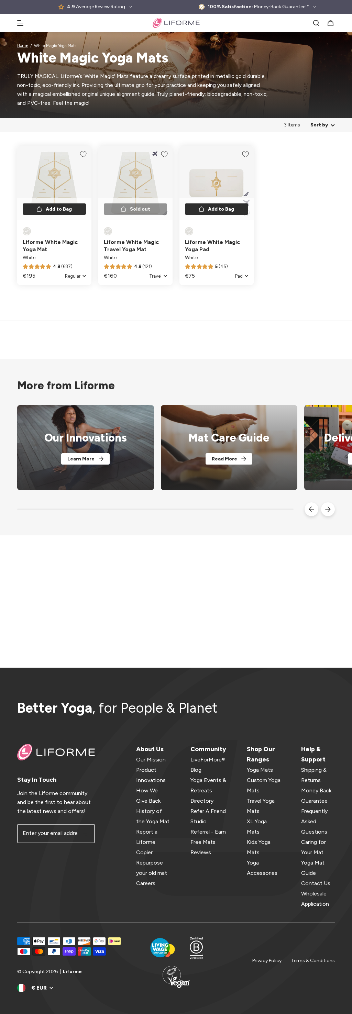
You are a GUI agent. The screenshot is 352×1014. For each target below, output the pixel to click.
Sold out (140, 209)
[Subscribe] (85, 833)
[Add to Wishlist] (83, 154)
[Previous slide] (311, 509)
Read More (224, 459)
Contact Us (315, 883)
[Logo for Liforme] (176, 23)
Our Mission (151, 759)
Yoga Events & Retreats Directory (208, 790)
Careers (145, 883)
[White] (27, 231)
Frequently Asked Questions (314, 821)
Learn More (81, 459)
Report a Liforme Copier (146, 842)
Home (22, 45)
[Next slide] (328, 509)
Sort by (319, 125)
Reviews (200, 852)
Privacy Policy (267, 960)
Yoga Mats (260, 770)
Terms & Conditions (313, 960)
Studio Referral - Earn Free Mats (208, 831)
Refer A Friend (208, 811)
